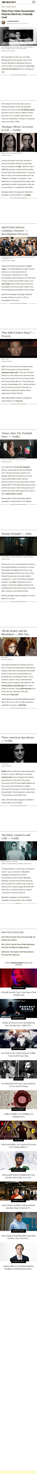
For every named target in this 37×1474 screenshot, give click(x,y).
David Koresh (6, 777)
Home (3, 6)
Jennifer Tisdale (13, 21)
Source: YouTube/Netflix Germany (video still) (16, 863)
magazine (23, 467)
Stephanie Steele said (9, 372)
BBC (19, 166)
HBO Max (22, 705)
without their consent (14, 494)
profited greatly (25, 688)
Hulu (14, 582)
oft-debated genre (28, 110)
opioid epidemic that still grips (12, 685)
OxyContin (14, 694)
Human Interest (11, 6)
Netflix (28, 195)
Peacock (19, 401)
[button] (34, 2)
